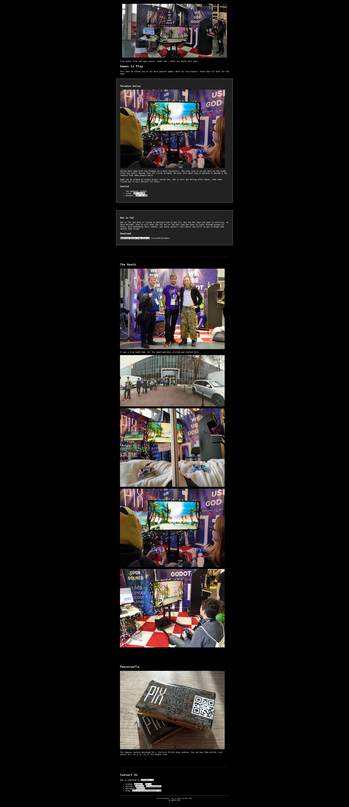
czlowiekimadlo (153, 786)
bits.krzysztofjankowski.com (146, 791)
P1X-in (148, 784)
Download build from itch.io (135, 238)
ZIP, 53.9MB (139, 193)
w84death (138, 784)
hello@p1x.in (147, 780)
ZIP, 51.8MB (142, 195)
